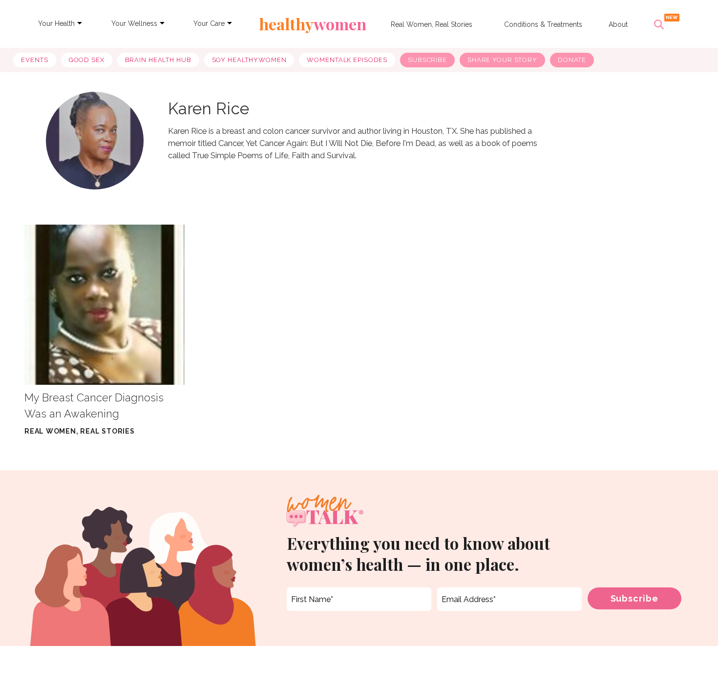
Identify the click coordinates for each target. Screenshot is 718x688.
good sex (87, 59)
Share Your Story (502, 59)
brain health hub (158, 59)
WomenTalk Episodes (347, 59)
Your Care (209, 23)
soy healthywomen (249, 59)
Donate (572, 59)
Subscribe (427, 59)
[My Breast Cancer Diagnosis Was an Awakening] (104, 305)
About (618, 24)
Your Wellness (134, 23)
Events (34, 59)
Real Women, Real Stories (431, 24)
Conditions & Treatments (543, 24)
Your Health (56, 23)
